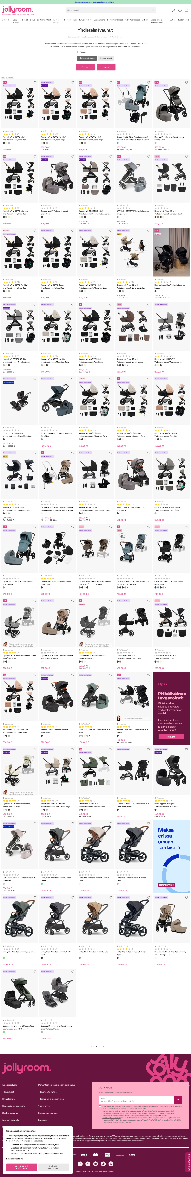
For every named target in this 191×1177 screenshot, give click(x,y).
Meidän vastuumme (47, 1112)
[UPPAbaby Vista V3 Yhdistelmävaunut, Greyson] (82, 736)
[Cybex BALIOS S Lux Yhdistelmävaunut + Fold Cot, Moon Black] (123, 587)
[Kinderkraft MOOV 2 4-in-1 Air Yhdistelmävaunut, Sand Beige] (9, 217)
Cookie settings (10, 1112)
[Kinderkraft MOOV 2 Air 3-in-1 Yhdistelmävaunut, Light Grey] (155, 513)
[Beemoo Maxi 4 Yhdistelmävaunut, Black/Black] (42, 736)
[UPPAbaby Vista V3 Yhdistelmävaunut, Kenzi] (87, 736)
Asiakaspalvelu (9, 1084)
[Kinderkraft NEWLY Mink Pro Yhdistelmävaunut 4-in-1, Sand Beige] (42, 810)
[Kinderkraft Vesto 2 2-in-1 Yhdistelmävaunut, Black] (155, 661)
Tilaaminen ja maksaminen (51, 1098)
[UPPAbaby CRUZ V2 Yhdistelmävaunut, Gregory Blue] (118, 217)
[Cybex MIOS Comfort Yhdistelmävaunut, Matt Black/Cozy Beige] (85, 587)
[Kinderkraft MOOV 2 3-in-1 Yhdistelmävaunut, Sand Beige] (85, 365)
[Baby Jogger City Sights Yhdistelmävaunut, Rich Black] (155, 810)
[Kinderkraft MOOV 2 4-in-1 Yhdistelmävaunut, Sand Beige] (6, 143)
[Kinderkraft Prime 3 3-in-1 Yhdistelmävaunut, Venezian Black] (161, 217)
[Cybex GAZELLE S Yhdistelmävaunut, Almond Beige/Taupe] (155, 958)
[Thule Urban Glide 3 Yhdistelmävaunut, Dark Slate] (42, 439)
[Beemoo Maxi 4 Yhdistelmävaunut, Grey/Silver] (42, 217)
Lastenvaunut (73, 37)
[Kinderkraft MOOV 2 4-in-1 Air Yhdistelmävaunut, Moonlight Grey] (6, 217)
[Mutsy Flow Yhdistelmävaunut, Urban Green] (42, 884)
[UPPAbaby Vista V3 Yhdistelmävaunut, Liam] (85, 736)
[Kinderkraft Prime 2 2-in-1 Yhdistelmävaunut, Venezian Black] (120, 291)
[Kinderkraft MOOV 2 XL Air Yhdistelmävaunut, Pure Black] (42, 291)
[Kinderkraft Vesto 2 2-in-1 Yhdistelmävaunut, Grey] (158, 661)
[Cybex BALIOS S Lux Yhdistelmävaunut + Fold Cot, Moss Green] (125, 587)
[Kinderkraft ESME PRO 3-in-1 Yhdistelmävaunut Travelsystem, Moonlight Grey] (82, 217)
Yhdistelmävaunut (116, 37)
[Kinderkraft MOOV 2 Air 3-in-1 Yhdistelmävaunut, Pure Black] (44, 143)
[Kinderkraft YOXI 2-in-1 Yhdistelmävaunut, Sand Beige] (87, 810)
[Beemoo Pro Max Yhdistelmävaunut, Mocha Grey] (155, 143)
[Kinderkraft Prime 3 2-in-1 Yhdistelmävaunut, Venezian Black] (155, 217)
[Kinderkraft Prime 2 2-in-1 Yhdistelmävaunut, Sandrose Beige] (118, 291)
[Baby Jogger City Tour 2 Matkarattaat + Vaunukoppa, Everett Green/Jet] (4, 1032)
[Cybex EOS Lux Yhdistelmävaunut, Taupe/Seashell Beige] (9, 661)
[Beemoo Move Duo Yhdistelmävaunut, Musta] (155, 291)
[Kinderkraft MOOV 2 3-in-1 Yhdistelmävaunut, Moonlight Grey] (82, 365)
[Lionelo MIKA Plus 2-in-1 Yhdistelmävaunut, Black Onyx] (118, 661)
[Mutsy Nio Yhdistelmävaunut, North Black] (118, 958)
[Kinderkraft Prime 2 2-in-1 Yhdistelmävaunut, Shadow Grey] (123, 291)
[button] (180, 10)
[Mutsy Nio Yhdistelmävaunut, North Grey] (118, 884)
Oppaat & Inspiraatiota (13, 1105)
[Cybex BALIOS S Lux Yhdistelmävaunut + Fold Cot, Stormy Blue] (118, 587)
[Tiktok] (103, 1163)
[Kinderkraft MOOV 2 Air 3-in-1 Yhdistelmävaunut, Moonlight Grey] (47, 143)
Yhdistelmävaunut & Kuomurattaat (94, 37)
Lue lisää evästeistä (14, 1158)
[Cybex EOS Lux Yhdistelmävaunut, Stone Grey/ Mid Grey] (4, 661)
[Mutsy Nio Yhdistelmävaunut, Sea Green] (4, 958)
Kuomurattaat (106, 58)
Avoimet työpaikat (11, 1119)
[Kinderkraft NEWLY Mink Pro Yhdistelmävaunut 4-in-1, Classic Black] (44, 810)
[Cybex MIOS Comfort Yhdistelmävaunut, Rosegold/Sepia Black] (82, 587)
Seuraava (104, 1047)
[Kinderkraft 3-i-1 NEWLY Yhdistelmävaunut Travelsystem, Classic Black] (161, 365)
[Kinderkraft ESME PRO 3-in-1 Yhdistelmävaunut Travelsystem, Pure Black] (85, 217)
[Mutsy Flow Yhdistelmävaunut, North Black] (42, 958)
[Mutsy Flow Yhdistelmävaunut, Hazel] (80, 958)
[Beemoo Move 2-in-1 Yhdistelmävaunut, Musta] (118, 736)
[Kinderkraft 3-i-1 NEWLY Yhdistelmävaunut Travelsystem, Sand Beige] (158, 365)
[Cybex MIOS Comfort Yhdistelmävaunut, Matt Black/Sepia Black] (87, 587)
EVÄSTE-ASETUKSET (54, 1167)
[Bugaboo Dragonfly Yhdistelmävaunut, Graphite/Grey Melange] (42, 1032)
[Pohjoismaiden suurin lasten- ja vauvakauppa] (17, 9)
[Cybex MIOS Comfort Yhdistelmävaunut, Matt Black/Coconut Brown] (80, 587)
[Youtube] (95, 1163)
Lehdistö (42, 1119)
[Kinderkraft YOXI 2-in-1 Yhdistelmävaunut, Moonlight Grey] (85, 810)
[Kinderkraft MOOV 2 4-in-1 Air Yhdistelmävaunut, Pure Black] (4, 217)
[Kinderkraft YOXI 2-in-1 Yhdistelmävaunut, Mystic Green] (80, 810)
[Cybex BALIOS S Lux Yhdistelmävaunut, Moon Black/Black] (118, 810)
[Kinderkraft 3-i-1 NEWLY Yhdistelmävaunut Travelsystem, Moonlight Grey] (155, 365)
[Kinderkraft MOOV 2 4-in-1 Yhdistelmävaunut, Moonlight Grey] (9, 143)
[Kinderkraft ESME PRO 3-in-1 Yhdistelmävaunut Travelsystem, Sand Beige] (80, 217)
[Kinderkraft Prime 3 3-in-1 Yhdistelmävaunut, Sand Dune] (163, 217)
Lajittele (106, 67)
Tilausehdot (8, 1091)
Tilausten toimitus (47, 1091)
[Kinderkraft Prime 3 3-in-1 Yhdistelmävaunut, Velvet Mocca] (158, 217)
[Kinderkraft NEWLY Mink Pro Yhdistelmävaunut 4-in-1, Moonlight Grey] (47, 810)
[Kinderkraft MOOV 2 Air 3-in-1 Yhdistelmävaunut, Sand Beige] (42, 143)
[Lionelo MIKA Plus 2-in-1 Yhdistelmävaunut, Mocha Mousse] (120, 661)
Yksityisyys (44, 1105)
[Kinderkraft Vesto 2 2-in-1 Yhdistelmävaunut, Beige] (161, 661)
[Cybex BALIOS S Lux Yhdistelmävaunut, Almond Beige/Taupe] (42, 661)
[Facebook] (80, 1163)
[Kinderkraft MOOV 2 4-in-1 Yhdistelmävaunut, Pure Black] (4, 143)
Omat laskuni (8, 1098)
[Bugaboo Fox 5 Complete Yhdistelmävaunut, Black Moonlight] (4, 439)
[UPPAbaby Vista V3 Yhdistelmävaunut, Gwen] (80, 736)
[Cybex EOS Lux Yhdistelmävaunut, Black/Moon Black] (6, 661)
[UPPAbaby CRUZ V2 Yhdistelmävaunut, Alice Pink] (4, 884)
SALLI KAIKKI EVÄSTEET (22, 1167)
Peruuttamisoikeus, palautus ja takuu (56, 1084)
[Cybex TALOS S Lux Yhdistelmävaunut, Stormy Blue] (4, 587)
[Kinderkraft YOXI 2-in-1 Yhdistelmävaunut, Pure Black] (82, 810)
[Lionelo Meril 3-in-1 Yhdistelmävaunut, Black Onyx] (42, 587)
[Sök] (153, 10)
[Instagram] (87, 1163)
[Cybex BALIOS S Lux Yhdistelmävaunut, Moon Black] (120, 587)
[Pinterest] (111, 1163)
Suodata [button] (85, 67)
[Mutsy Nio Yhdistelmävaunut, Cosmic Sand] (80, 884)
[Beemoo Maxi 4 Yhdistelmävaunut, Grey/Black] (118, 513)
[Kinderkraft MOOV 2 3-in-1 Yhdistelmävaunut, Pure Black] (80, 365)
